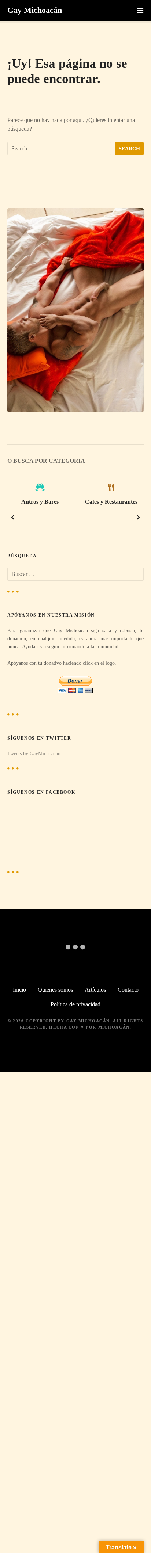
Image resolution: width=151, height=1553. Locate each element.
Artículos (95, 990)
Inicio (19, 990)
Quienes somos (55, 990)
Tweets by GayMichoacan (33, 753)
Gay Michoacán (34, 10)
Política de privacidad (75, 1004)
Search (129, 149)
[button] (12, 517)
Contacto (128, 990)
